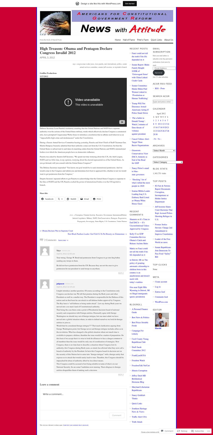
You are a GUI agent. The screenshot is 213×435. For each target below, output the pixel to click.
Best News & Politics (140, 317)
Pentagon (114, 218)
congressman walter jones (85, 64)
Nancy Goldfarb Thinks (138, 397)
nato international (110, 64)
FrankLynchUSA (139, 355)
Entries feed (160, 291)
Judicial (75, 218)
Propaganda (81, 221)
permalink (66, 251)
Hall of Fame (129, 39)
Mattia (132, 248)
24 (159, 130)
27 (166, 130)
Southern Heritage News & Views (139, 410)
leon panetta (99, 64)
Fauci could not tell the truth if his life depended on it (140, 56)
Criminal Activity (89, 215)
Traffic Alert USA (139, 416)
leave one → (63, 240)
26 (163, 130)
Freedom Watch (138, 360)
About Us (168, 39)
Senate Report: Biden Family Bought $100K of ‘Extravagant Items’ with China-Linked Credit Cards (140, 72)
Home (118, 39)
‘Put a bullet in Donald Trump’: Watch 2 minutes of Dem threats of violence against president (140, 126)
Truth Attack (137, 421)
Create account (161, 281)
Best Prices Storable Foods (140, 324)
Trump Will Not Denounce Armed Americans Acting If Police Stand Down (140, 108)
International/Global (119, 215)
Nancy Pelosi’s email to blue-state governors (140, 171)
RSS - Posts (160, 88)
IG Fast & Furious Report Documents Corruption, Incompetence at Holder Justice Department (162, 193)
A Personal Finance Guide (140, 311)
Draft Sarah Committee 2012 (138, 349)
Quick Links (156, 39)
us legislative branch (120, 67)
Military (89, 218)
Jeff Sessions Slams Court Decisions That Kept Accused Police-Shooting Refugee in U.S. (164, 213)
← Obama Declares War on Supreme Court (56, 230)
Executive (99, 215)
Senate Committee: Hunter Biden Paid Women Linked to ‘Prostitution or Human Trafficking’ (140, 92)
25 (161, 130)
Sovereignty (90, 221)
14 (168, 124)
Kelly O (133, 233)
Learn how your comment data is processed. (76, 425)
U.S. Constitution (110, 221)
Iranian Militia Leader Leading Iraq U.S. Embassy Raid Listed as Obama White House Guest (141, 197)
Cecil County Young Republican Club (140, 340)
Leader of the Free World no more (162, 241)
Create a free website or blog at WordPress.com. (157, 432)
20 (166, 127)
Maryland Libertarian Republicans (140, 389)
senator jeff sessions (105, 67)
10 (159, 124)
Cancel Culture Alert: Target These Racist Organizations (140, 142)
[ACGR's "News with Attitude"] (106, 23)
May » (159, 139)
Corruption (79, 215)
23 (156, 130)
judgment (60, 283)
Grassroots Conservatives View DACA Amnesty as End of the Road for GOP (140, 156)
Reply (121, 273)
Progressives (122, 218)
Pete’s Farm (143, 39)
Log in (158, 286)
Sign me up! (158, 73)
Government (108, 215)
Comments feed (161, 296)
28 (168, 130)
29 (154, 134)
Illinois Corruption (139, 370)
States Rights (99, 221)
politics (119, 64)
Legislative (82, 218)
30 (156, 134)
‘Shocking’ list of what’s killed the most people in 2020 (141, 182)
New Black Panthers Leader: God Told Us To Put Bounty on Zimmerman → (97, 234)
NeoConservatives (104, 218)
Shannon (133, 219)
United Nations (122, 221)
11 (161, 124)
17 (159, 127)
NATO (95, 218)
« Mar (154, 139)
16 (156, 127)
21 (168, 127)
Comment (116, 415)
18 (161, 127)
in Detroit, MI (135, 259)
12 (163, 124)
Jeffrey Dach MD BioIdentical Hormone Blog (139, 378)
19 (163, 127)
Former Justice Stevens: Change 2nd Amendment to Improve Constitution (164, 229)
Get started (129, 3)
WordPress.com (161, 301)
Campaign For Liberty (138, 332)
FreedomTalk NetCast (141, 365)
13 (166, 124)
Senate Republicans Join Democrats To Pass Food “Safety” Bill (163, 252)
